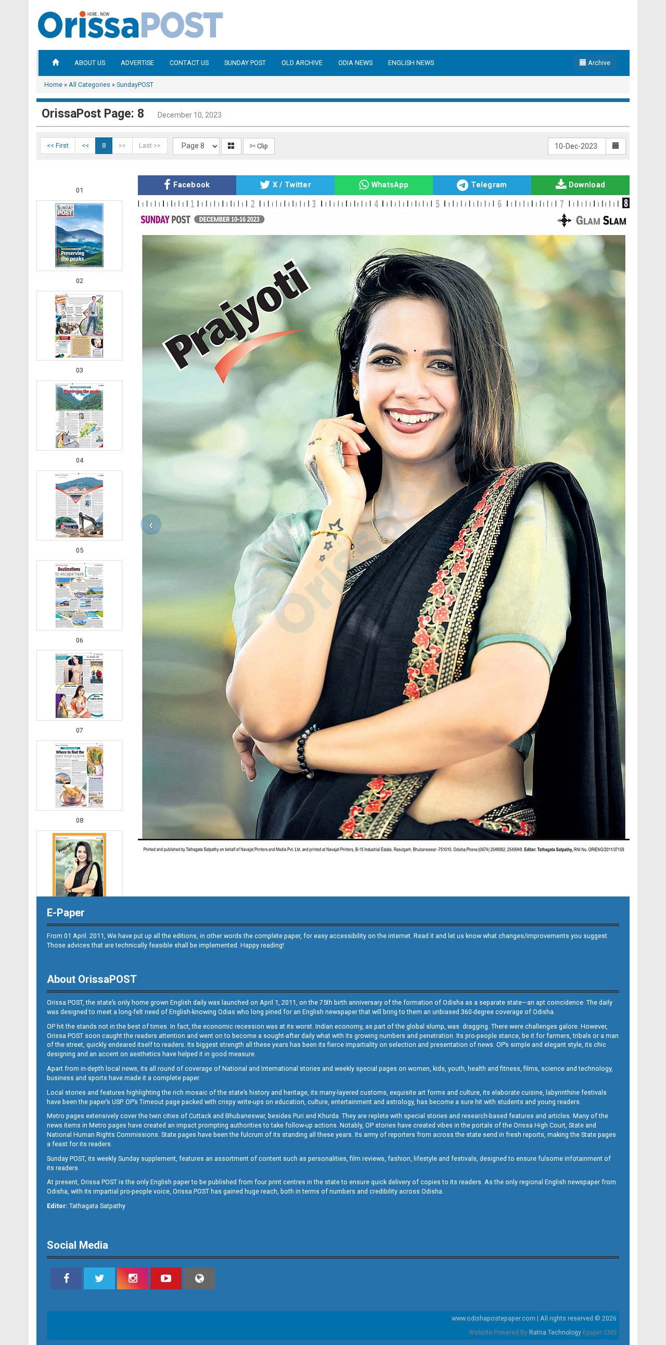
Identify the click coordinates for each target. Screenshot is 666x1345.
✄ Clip (259, 146)
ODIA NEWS (355, 63)
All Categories (89, 84)
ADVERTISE (137, 63)
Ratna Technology (555, 1332)
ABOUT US (89, 63)
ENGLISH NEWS (411, 63)
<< (85, 145)
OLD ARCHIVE (302, 63)
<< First (58, 145)
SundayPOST (135, 84)
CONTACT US (189, 63)
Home (53, 84)
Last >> (150, 145)
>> (122, 145)
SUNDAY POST (245, 63)
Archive (598, 63)
